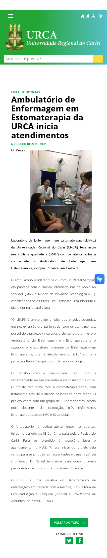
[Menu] (10, 16)
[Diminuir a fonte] (88, 16)
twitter (69, 540)
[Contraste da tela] (100, 16)
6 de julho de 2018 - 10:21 (29, 144)
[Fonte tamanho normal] (82, 16)
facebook (79, 540)
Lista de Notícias (25, 92)
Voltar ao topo (66, 523)
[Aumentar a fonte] (94, 16)
